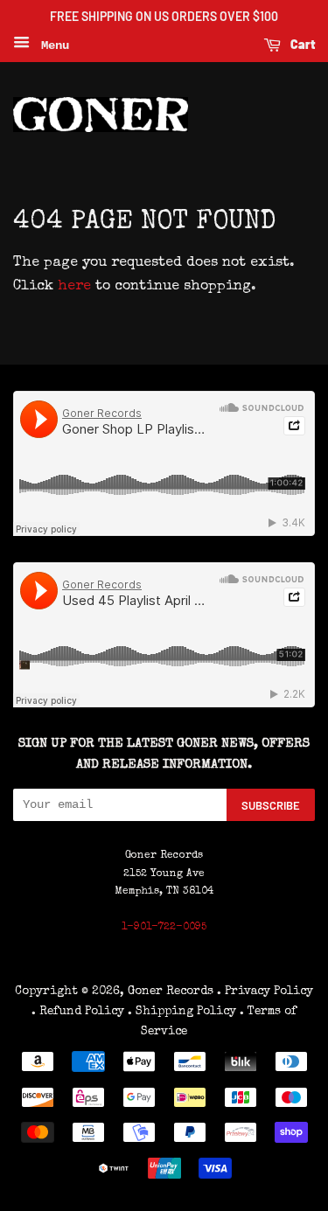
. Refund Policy (77, 1012)
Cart (301, 44)
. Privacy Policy (265, 991)
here (74, 287)
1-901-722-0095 (164, 927)
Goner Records (172, 991)
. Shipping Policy (182, 1012)
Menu (51, 45)
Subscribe (270, 805)
